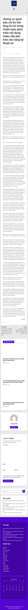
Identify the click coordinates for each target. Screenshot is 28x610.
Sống (4, 563)
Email (4, 470)
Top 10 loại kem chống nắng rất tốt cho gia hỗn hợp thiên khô (13, 403)
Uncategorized (6, 571)
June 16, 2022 (13, 47)
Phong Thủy (5, 560)
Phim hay (5, 559)
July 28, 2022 (6, 362)
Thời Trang (19, 47)
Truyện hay (5, 569)
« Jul (4, 595)
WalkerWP (17, 608)
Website (16, 470)
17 (3, 588)
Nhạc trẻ (5, 557)
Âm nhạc (5, 547)
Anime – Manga (6, 550)
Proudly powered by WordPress (12, 606)
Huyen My (6, 47)
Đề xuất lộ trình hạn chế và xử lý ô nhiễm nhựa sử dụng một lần (13, 359)
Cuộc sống (5, 551)
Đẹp (4, 553)
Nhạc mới (5, 556)
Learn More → (14, 427)
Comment (5, 444)
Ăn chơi (4, 548)
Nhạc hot (5, 554)
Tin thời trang (6, 568)
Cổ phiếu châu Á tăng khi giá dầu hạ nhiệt (12, 512)
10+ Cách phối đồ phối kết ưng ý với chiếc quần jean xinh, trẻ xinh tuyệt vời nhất (14, 381)
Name (4, 464)
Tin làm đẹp (5, 566)
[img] (14, 9)
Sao (4, 562)
